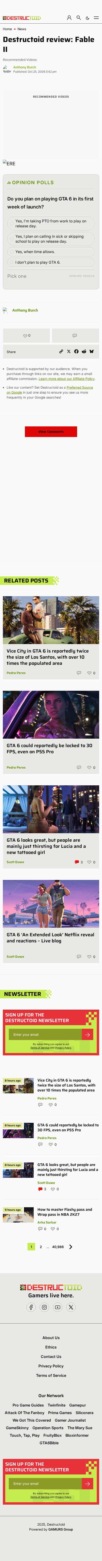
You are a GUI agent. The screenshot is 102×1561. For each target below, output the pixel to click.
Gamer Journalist (70, 1420)
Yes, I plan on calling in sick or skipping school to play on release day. (49, 239)
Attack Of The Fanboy (24, 1412)
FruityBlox (52, 1435)
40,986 (58, 1247)
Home (7, 29)
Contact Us (51, 1356)
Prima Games (60, 1412)
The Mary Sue (79, 1427)
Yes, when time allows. (35, 251)
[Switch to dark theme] (87, 17)
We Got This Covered (32, 1420)
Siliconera (84, 1412)
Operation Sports (48, 1427)
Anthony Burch (24, 67)
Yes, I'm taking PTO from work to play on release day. (50, 223)
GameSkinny (17, 1427)
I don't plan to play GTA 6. (37, 262)
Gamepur (77, 1405)
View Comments (51, 431)
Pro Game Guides (28, 1405)
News (22, 29)
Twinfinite (56, 1405)
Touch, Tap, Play (25, 1435)
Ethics (51, 1347)
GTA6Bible (49, 1442)
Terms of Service (40, 1047)
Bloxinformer (77, 1435)
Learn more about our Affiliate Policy (66, 379)
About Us (51, 1337)
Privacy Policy (63, 1047)
